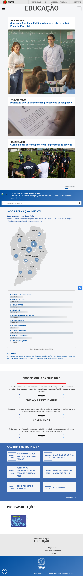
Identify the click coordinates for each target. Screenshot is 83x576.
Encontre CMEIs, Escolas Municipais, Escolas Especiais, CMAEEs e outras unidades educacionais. (41, 195)
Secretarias (76, 2)
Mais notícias (70, 187)
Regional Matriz (16, 305)
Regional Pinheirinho (18, 325)
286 (36, 260)
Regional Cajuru (17, 320)
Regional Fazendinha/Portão (22, 315)
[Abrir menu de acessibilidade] (4, 571)
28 (16, 256)
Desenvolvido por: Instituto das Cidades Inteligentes (53, 573)
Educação (41, 7)
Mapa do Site (52, 548)
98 (33, 244)
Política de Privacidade (53, 550)
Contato (53, 553)
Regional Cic (15, 310)
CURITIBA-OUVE (38, 2)
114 (40, 247)
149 (39, 234)
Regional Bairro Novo (19, 336)
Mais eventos (71, 497)
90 (29, 250)
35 (30, 272)
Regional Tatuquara (18, 341)
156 (48, 2)
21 (20, 240)
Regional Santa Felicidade (20, 294)
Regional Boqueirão (18, 330)
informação (60, 2)
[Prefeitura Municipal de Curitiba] (41, 563)
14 (26, 260)
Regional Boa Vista (17, 300)
